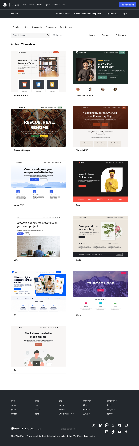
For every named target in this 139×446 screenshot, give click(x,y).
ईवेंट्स (85, 405)
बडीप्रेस (111, 414)
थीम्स (36, 405)
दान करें (86, 409)
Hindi (39, 429)
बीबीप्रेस (111, 409)
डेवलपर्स (61, 409)
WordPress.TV (66, 414)
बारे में (13, 401)
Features (106, 35)
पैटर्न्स (37, 414)
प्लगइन (37, 409)
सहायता (61, 405)
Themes (14, 13)
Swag (86, 414)
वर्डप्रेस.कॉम (112, 401)
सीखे (60, 401)
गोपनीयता (14, 414)
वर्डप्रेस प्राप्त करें (128, 5)
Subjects (120, 35)
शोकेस (37, 401)
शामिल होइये (87, 401)
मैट (109, 405)
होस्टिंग (13, 409)
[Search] (47, 35)
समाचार (13, 405)
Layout (92, 35)
